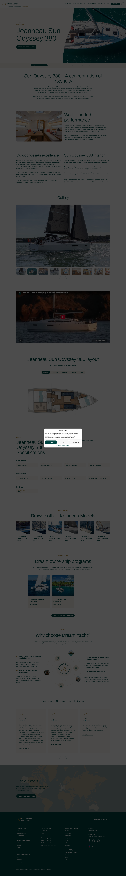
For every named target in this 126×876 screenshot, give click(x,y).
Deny (63, 442)
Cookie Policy (58, 445)
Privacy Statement (65, 445)
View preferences (75, 442)
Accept (51, 442)
